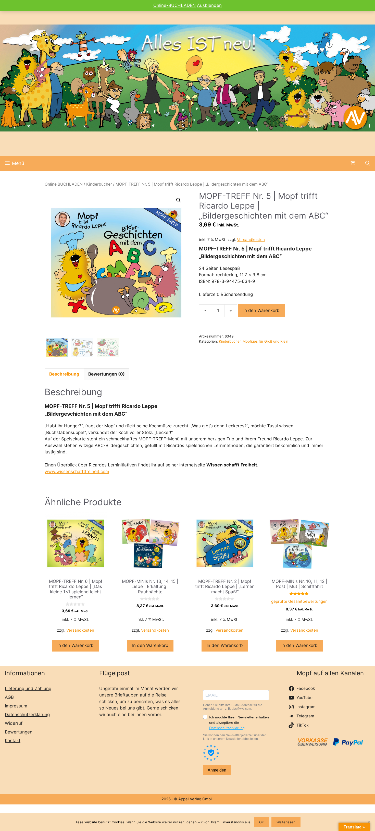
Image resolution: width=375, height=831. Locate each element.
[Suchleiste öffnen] (367, 163)
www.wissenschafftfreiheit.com (77, 471)
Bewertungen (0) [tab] (106, 374)
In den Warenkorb (261, 310)
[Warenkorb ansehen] (352, 163)
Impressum (16, 705)
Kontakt (12, 740)
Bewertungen (18, 731)
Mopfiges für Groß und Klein (265, 341)
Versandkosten (251, 239)
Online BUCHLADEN (64, 184)
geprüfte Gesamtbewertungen (299, 601)
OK (261, 822)
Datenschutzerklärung (27, 714)
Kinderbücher (99, 184)
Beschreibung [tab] (64, 374)
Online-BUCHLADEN (174, 5)
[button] (178, 200)
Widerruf (13, 723)
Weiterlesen (286, 822)
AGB (9, 697)
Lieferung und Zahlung (28, 688)
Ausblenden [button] (209, 5)
